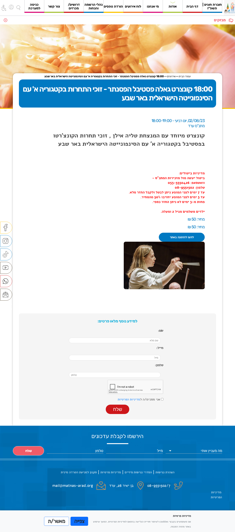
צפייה (79, 521)
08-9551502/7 (158, 485)
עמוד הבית (185, 76)
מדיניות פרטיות (110, 472)
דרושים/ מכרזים (74, 6)
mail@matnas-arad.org (72, 485)
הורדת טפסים (113, 6)
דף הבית (192, 6)
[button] (18, 8)
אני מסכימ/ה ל (139, 399)
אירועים (171, 76)
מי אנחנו (153, 6)
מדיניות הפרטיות (129, 399)
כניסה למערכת (34, 6)
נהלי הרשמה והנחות (93, 6)
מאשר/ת (56, 521)
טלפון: (159, 365)
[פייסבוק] (6, 228)
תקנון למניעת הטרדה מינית (79, 472)
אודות (173, 6)
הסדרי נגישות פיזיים (138, 472)
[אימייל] (6, 295)
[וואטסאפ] (6, 281)
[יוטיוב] (6, 268)
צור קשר (54, 6)
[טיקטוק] (6, 254)
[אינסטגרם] (6, 241)
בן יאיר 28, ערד (121, 485)
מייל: (159, 348)
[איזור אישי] (11, 7)
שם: (160, 330)
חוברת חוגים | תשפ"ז (212, 6)
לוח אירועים (133, 6)
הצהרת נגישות (165, 472)
